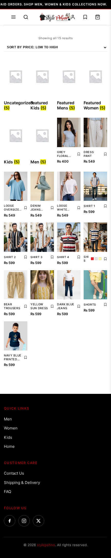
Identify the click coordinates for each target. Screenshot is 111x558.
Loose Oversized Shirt (12, 208)
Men (8, 419)
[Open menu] (13, 17)
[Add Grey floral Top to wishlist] (79, 154)
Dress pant (89, 154)
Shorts (90, 304)
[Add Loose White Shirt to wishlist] (79, 208)
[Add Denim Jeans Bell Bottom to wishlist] (52, 208)
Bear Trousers (12, 306)
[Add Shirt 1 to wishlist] (105, 206)
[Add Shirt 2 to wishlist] (25, 257)
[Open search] (25, 17)
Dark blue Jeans (65, 306)
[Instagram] (24, 521)
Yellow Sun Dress (39, 306)
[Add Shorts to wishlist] (105, 304)
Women (11, 428)
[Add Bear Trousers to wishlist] (25, 306)
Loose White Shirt (62, 208)
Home (9, 446)
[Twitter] (38, 521)
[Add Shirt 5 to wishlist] (105, 259)
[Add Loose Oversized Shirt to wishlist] (25, 208)
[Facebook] (9, 521)
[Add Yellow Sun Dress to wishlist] (52, 306)
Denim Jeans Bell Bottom (37, 208)
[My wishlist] (85, 17)
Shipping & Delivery (22, 482)
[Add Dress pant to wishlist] (105, 154)
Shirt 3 (36, 257)
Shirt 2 (10, 257)
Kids (8, 437)
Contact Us (14, 473)
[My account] (72, 17)
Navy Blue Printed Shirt (12, 357)
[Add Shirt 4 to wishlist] (79, 257)
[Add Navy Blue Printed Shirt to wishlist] (25, 357)
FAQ (7, 491)
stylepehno (46, 545)
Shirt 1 (89, 206)
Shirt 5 (86, 258)
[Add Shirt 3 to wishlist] (52, 257)
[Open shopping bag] (97, 17)
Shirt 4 (63, 257)
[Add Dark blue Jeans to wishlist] (79, 306)
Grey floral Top (63, 154)
